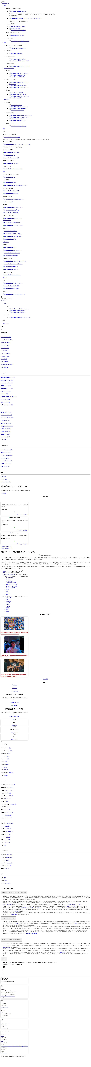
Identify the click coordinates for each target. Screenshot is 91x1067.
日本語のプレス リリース (7, 548)
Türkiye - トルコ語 (5, 434)
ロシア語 (7, 826)
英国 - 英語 (3, 439)
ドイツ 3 (8, 606)
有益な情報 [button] (7, 99)
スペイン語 (8, 829)
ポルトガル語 (10, 823)
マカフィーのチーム (24, 96)
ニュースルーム (22, 126)
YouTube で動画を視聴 (14, 716)
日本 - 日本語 (4, 359)
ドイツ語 (11, 796)
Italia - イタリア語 (5, 402)
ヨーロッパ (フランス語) (12, 584)
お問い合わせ (16, 288)
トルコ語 (8, 840)
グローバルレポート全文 (9, 574)
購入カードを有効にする (19, 294)
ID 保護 (20, 53)
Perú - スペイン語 (5, 466)
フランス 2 (8, 599)
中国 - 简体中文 (4, 362)
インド (7, 589)
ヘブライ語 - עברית (5, 399)
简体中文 (6, 770)
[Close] (1, 741)
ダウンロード (14, 732)
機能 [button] (5, 42)
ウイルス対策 (22, 26)
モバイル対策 (22, 30)
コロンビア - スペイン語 (6, 461)
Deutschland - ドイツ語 (7, 388)
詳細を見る (14, 725)
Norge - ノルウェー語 (6, 412)
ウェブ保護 (21, 35)
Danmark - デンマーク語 (7, 380)
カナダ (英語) (9, 581)
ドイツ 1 (8, 603)
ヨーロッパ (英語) (10, 588)
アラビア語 (7, 842)
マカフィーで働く (23, 94)
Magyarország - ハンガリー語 (8, 396)
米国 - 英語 (3, 476)
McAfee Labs (22, 108)
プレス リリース (7, 571)
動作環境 (17, 911)
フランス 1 (8, 598)
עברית (8, 807)
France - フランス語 (6, 385)
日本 (7, 591)
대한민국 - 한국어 (5, 356)
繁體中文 (11, 772)
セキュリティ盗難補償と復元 (20, 185)
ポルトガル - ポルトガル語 (7, 418)
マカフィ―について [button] (9, 68)
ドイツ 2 (8, 604)
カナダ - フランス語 (5, 482)
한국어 (7, 764)
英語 (10, 748)
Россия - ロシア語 (5, 420)
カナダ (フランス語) (11, 583)
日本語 (5, 767)
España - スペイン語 (6, 423)
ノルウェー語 (8, 815)
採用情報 (21, 93)
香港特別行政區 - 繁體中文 (7, 364)
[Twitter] (4, 967)
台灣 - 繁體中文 (4, 367)
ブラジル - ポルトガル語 (6, 455)
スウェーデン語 (9, 831)
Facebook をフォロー (14, 702)
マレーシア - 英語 (5, 345)
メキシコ (8, 593)
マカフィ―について (24, 73)
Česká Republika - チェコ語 (8, 377)
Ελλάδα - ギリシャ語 (6, 391)
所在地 (20, 98)
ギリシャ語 (8, 798)
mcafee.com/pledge (31, 933)
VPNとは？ (21, 119)
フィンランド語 (9, 790)
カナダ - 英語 (4, 479)
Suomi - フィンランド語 (7, 383)
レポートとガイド (23, 106)
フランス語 (8, 793)
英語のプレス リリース (6, 546)
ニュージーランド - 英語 (6, 340)
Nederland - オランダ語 (7, 405)
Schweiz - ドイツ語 (5, 431)
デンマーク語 (10, 787)
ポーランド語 (8, 818)
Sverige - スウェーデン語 (7, 426)
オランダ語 (10, 812)
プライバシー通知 (35, 908)
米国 (7, 594)
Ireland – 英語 (4, 394)
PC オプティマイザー (24, 41)
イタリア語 (7, 809)
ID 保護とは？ (22, 120)
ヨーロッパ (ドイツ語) (11, 586)
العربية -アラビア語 (5, 437)
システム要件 (73, 923)
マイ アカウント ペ (7, 904)
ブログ (20, 105)
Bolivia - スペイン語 (6, 452)
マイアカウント (14, 923)
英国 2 (7, 609)
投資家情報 (21, 77)
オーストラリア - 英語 (6, 337)
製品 (22, 11)
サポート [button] (5, 277)
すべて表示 (45, 679)
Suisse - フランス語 (5, 428)
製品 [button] (5, 6)
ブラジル (8, 579)
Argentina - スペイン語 (6, 450)
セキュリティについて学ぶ (25, 115)
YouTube (21, 110)
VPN (20, 28)
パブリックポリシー (24, 87)
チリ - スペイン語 (5, 458)
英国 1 (7, 608)
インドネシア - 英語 (5, 353)
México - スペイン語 (6, 463)
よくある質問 (16, 286)
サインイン (3, 300)
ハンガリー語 (13, 804)
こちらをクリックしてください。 (75, 904)
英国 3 (7, 611)
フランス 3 (8, 601)
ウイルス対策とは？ (24, 117)
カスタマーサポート (18, 283)
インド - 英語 (4, 351)
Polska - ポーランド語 (6, 415)
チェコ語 (13, 785)
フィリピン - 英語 (5, 348)
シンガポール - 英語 (5, 342)
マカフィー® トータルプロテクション (32, 18)
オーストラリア (9, 578)
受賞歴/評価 (22, 75)
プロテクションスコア (24, 66)
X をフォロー (14, 688)
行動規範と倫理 (22, 85)
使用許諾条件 (24, 908)
